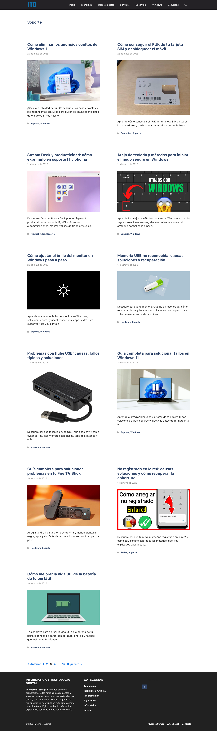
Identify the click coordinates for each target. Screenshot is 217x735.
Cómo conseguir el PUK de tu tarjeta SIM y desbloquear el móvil (150, 46)
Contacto (186, 724)
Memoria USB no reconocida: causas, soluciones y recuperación (151, 257)
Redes (124, 552)
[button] (186, 5)
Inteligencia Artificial (95, 690)
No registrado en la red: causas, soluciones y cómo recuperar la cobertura (145, 473)
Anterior (34, 664)
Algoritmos (90, 700)
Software (125, 4)
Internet (88, 710)
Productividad (38, 234)
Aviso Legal (173, 724)
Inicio (72, 4)
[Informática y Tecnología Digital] (31, 5)
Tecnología (86, 4)
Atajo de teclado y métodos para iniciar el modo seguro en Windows (152, 157)
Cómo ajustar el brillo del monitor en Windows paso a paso (60, 257)
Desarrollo (141, 4)
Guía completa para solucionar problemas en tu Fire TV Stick (55, 471)
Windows (157, 4)
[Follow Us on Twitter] (144, 687)
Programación (91, 695)
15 (64, 664)
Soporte (35, 123)
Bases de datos (106, 4)
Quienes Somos (156, 724)
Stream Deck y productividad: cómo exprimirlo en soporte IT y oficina (59, 157)
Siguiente (74, 664)
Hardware (126, 322)
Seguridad (173, 4)
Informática (90, 705)
